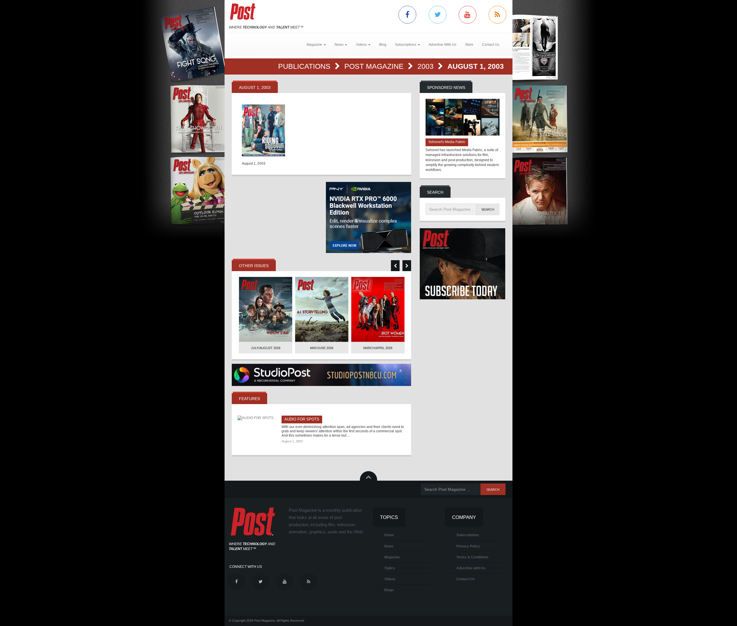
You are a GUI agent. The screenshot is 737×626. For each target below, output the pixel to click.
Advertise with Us (470, 568)
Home (389, 535)
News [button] (339, 45)
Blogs (389, 590)
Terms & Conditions (472, 557)
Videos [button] (362, 45)
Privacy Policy (468, 546)
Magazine (392, 557)
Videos (390, 579)
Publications (305, 66)
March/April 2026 (377, 348)
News (389, 546)
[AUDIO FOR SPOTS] (257, 418)
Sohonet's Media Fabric (446, 142)
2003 (426, 66)
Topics (389, 568)
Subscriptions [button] (406, 45)
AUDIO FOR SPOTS (301, 419)
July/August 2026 (265, 348)
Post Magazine (375, 66)
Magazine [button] (315, 45)
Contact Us (490, 45)
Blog (382, 45)
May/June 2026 (321, 348)
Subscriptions (467, 535)
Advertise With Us (442, 45)
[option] (265, 315)
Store (469, 45)
